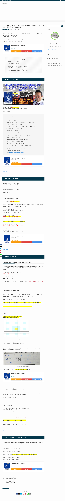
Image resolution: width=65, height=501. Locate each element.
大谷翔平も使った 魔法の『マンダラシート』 (17, 67)
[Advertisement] (32, 12)
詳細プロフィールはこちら (51, 49)
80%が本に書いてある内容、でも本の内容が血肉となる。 (19, 66)
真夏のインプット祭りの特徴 (13, 63)
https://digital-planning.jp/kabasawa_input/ (16, 152)
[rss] (60, 0)
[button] (17, 494)
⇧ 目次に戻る (5, 171)
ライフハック (5, 29)
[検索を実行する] (62, 26)
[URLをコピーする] (30, 494)
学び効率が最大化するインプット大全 (18, 45)
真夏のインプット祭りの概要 (13, 61)
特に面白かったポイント (12, 64)
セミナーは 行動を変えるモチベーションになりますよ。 (18, 70)
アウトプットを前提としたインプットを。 (16, 69)
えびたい (5, 3)
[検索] (62, 0)
